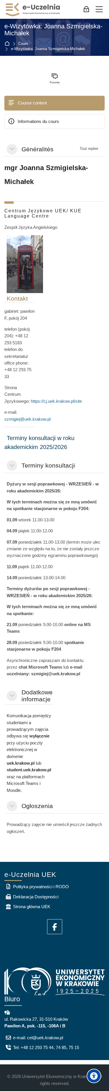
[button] (12, 149)
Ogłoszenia (37, 806)
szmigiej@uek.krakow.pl (27, 419)
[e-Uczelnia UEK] (33, 9)
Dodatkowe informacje (37, 695)
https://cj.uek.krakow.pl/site (56, 401)
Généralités (37, 149)
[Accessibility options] (94, 1076)
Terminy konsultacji (48, 465)
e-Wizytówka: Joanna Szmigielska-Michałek (53, 30)
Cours (23, 44)
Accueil (8, 44)
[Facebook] (54, 926)
